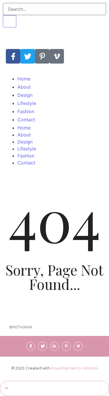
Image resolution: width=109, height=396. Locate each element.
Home (24, 128)
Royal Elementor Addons (74, 368)
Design (25, 142)
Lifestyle (26, 149)
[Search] (9, 21)
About (24, 135)
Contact (26, 163)
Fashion (25, 156)
